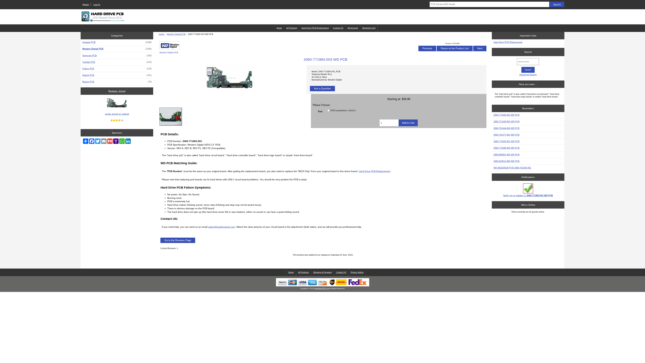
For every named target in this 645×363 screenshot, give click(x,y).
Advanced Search (528, 74)
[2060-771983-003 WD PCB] (170, 117)
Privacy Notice (357, 272)
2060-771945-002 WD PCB (506, 115)
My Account (353, 28)
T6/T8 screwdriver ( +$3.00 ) (343, 110)
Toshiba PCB (117, 62)
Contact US (338, 28)
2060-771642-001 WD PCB (506, 141)
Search (528, 52)
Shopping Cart (368, 28)
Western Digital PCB (176, 34)
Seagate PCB (117, 42)
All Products (291, 28)
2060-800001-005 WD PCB (506, 154)
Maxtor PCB (117, 81)
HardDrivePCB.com (321, 288)
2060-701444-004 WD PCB (506, 128)
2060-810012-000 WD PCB (506, 161)
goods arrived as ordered (117, 114)
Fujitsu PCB (117, 68)
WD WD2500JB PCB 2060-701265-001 (512, 168)
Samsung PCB (117, 55)
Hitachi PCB (117, 75)
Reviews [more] (116, 91)
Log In (96, 4)
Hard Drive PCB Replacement (315, 28)
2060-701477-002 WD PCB (506, 135)
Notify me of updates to (528, 195)
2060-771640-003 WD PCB (506, 121)
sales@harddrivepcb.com (221, 227)
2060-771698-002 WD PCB (506, 148)
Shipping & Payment (322, 272)
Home (85, 4)
